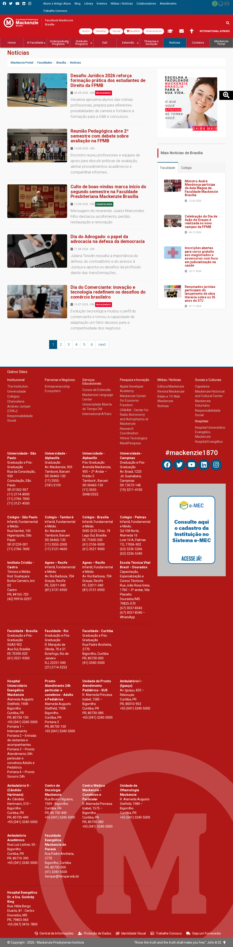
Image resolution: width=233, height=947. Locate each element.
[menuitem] (57, 3)
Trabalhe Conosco (169, 933)
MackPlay (101, 31)
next (102, 344)
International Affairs (215, 31)
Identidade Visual (133, 933)
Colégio (186, 168)
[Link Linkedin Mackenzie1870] (23, 3)
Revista (116, 31)
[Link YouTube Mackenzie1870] (17, 3)
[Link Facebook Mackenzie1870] (4, 3)
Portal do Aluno (153, 31)
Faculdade (167, 168)
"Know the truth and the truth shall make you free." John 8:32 (178, 942)
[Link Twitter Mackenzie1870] (11, 3)
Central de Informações (56, 933)
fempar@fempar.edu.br (62, 876)
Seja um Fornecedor (206, 933)
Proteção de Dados (97, 933)
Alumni (86, 31)
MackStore (134, 31)
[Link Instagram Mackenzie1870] (29, 3)
